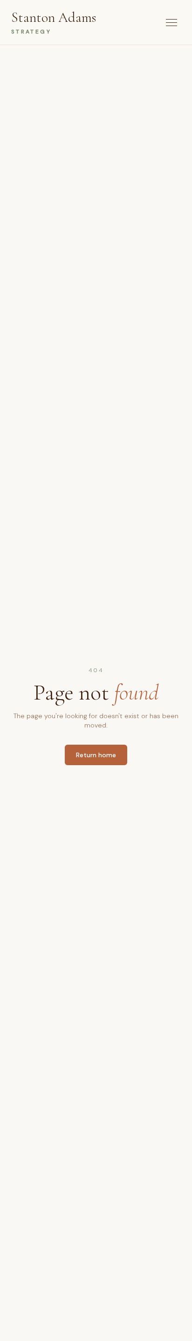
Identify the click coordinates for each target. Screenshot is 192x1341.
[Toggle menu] (171, 22)
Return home (96, 755)
